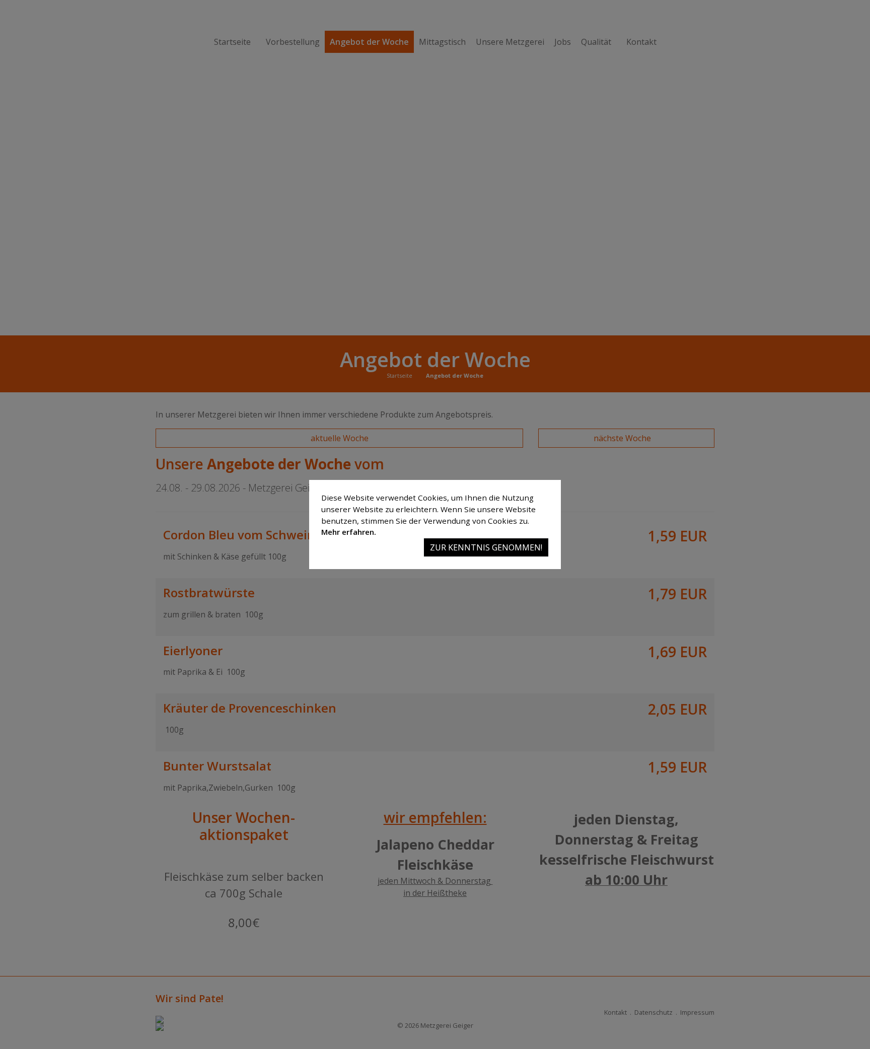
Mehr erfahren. (348, 532)
